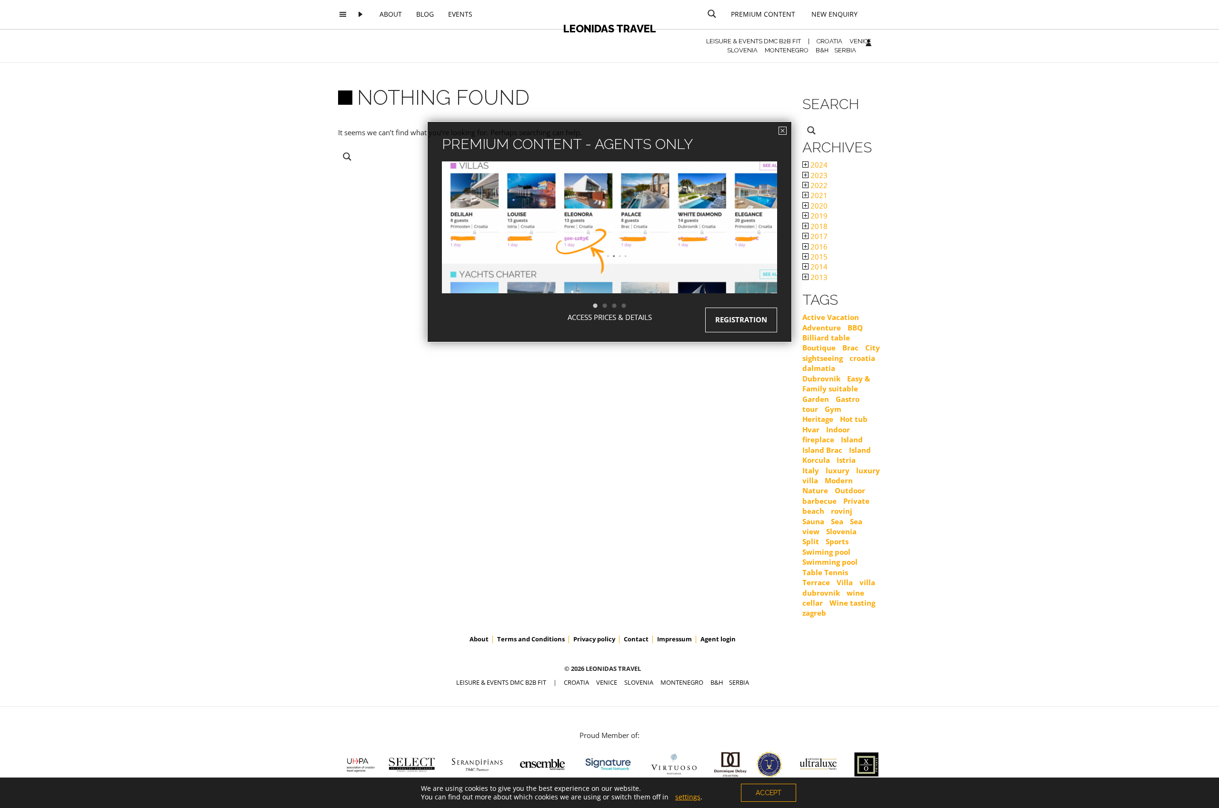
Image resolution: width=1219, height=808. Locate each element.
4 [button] (628, 306)
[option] (609, 244)
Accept (768, 793)
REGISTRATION (741, 319)
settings (687, 797)
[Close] (783, 131)
